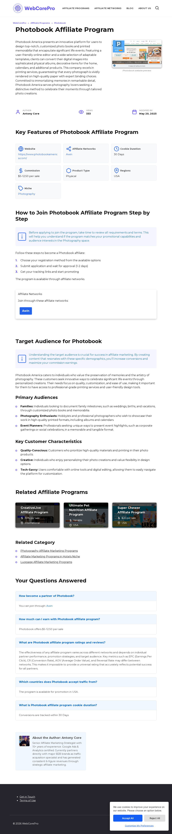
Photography (26, 193)
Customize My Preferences (139, 825)
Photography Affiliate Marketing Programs (49, 550)
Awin (69, 154)
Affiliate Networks (107, 8)
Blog (129, 8)
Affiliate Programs (75, 8)
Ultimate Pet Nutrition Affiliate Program (83, 510)
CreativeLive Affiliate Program (34, 510)
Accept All (128, 818)
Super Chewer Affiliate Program (131, 510)
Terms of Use (28, 800)
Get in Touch (27, 796)
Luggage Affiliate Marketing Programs (46, 562)
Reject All (155, 818)
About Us (144, 8)
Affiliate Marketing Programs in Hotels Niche (50, 556)
